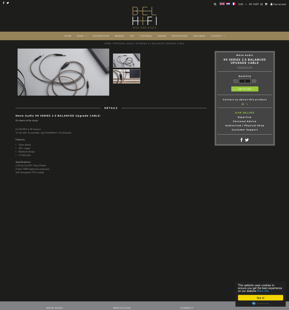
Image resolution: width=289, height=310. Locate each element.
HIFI (132, 36)
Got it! (260, 298)
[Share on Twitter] (247, 141)
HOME (67, 36)
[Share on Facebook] (242, 141)
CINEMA (161, 36)
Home (108, 43)
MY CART (256, 4)
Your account (279, 4)
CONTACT (216, 36)
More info (263, 291)
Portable (146, 36)
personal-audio (123, 43)
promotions (180, 36)
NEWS (80, 36)
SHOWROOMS (100, 36)
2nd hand (199, 36)
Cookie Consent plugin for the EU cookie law (260, 303)
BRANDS (119, 36)
